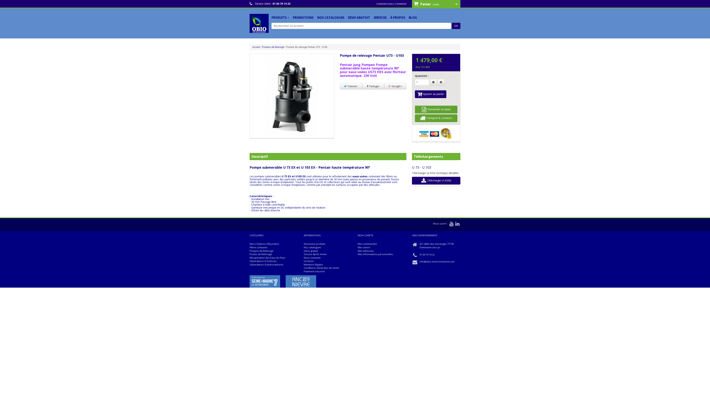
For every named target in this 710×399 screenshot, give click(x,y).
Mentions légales (313, 264)
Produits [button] (279, 18)
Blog (413, 18)
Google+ (396, 86)
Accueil (256, 47)
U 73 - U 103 (421, 167)
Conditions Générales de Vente (321, 268)
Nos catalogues (330, 18)
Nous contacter (312, 257)
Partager (373, 86)
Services (380, 18)
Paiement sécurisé (314, 271)
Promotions (303, 18)
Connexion (400, 3)
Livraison (309, 261)
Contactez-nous (384, 3)
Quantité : (421, 76)
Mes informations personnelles (375, 254)
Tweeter (352, 86)
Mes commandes (367, 243)
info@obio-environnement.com (437, 261)
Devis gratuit (359, 18)
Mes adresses (366, 251)
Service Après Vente (315, 254)
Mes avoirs (364, 247)
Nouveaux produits (314, 243)
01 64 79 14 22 (281, 3)
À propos (397, 18)
